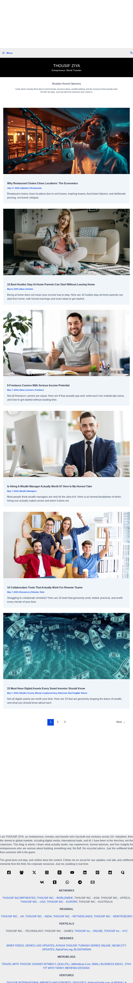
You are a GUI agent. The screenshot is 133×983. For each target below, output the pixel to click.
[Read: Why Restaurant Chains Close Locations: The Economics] (66, 140)
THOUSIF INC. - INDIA (38, 916)
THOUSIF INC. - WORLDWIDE (55, 897)
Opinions (25, 188)
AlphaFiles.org (64, 949)
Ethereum (62, 693)
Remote (35, 592)
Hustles (29, 289)
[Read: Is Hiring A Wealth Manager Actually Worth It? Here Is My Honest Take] (66, 443)
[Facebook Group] (21, 872)
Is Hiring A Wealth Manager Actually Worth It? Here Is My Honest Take (49, 486)
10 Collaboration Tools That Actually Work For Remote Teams (45, 587)
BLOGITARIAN (82, 949)
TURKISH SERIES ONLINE (94, 945)
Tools (42, 592)
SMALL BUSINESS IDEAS (107, 964)
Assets (30, 693)
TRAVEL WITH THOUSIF (16, 964)
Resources (25, 592)
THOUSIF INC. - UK (12, 916)
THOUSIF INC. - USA (32, 901)
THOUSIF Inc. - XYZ (115, 931)
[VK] (42, 882)
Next (121, 721)
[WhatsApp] (67, 882)
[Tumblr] (55, 882)
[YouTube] (72, 872)
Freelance (39, 390)
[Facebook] (9, 872)
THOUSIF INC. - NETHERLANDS (72, 916)
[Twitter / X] (34, 872)
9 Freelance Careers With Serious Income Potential (38, 385)
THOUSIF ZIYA (66, 65)
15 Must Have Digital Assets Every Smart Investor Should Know (46, 688)
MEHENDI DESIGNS (77, 968)
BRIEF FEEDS (15, 945)
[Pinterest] (97, 872)
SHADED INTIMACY (44, 964)
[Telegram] (80, 882)
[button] (131, 53)
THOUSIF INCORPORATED (19, 897)
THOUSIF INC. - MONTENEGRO (113, 916)
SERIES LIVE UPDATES (39, 945)
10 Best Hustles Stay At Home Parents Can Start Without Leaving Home (51, 284)
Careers (30, 390)
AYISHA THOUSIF (66, 945)
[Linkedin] (85, 872)
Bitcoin (38, 693)
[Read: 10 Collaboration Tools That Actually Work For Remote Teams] (66, 544)
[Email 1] (92, 882)
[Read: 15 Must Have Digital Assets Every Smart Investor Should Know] (66, 645)
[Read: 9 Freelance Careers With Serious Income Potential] (66, 342)
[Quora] (123, 872)
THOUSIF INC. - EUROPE (62, 901)
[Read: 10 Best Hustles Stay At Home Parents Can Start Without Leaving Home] (66, 241)
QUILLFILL (63, 964)
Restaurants (36, 188)
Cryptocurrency (49, 693)
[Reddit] (110, 872)
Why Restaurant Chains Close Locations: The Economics (42, 183)
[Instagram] (47, 872)
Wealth (23, 491)
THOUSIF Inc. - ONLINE (89, 931)
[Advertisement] (66, 24)
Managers (32, 491)
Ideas (22, 289)
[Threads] (59, 872)
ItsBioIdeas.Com (80, 964)
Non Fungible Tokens (77, 693)
